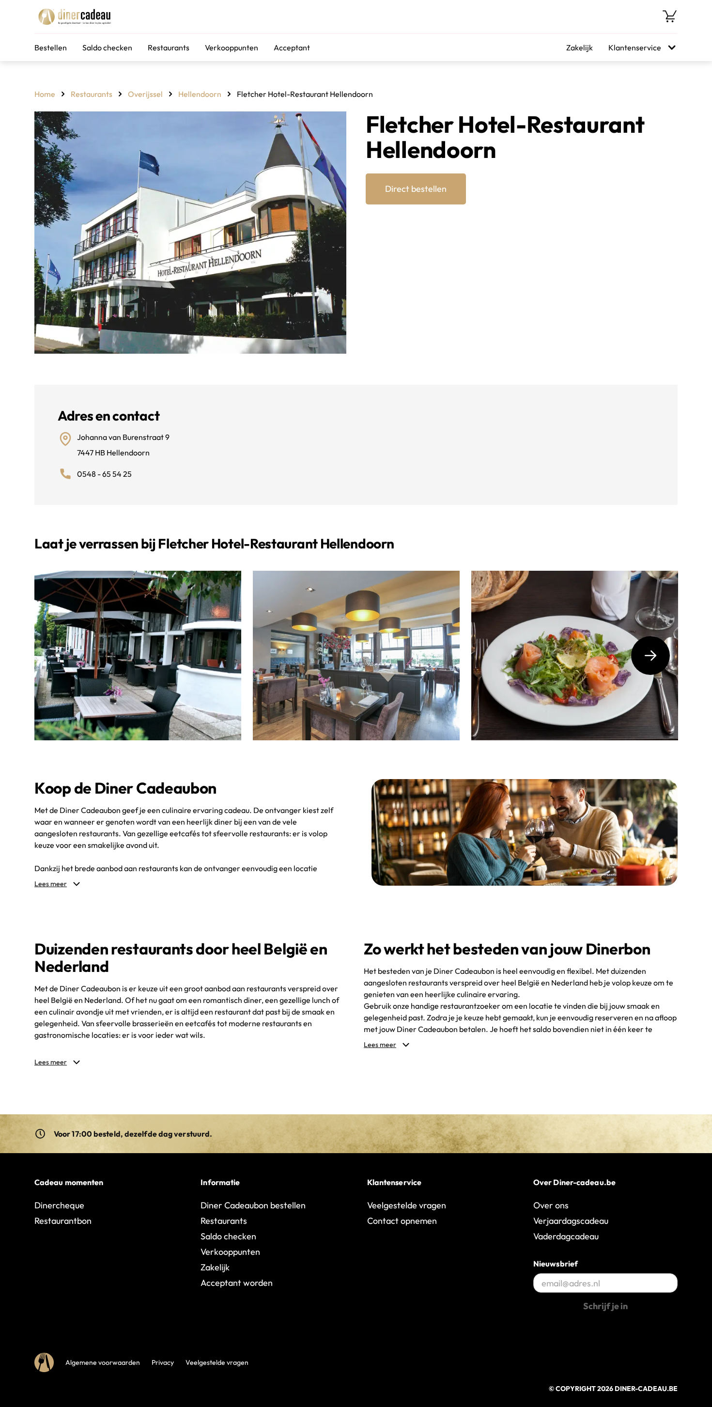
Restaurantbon (63, 1220)
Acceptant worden (237, 1282)
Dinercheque (59, 1205)
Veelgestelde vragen (406, 1205)
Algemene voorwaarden (102, 1362)
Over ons (551, 1205)
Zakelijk (579, 47)
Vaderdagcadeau (566, 1236)
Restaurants (168, 47)
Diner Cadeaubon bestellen (253, 1205)
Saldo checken (107, 47)
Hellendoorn (199, 94)
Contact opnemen (402, 1220)
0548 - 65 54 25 (104, 474)
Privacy (163, 1362)
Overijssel (145, 94)
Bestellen (50, 47)
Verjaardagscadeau (570, 1220)
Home (44, 94)
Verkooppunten (231, 47)
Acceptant (292, 47)
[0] (670, 16)
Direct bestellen (416, 188)
